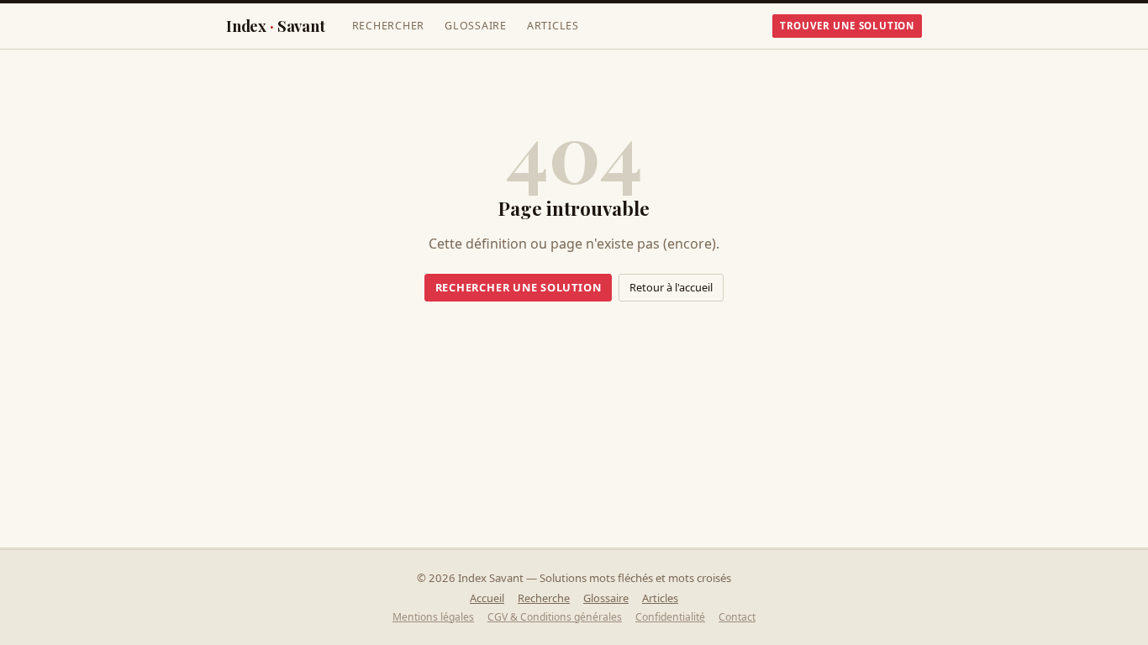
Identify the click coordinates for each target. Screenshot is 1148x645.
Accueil (487, 598)
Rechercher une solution (518, 287)
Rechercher (388, 25)
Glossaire (476, 25)
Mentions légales (433, 617)
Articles (553, 25)
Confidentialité (670, 617)
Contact (737, 617)
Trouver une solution (847, 25)
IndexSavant (275, 25)
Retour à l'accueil (671, 287)
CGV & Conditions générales (554, 617)
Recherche (544, 598)
